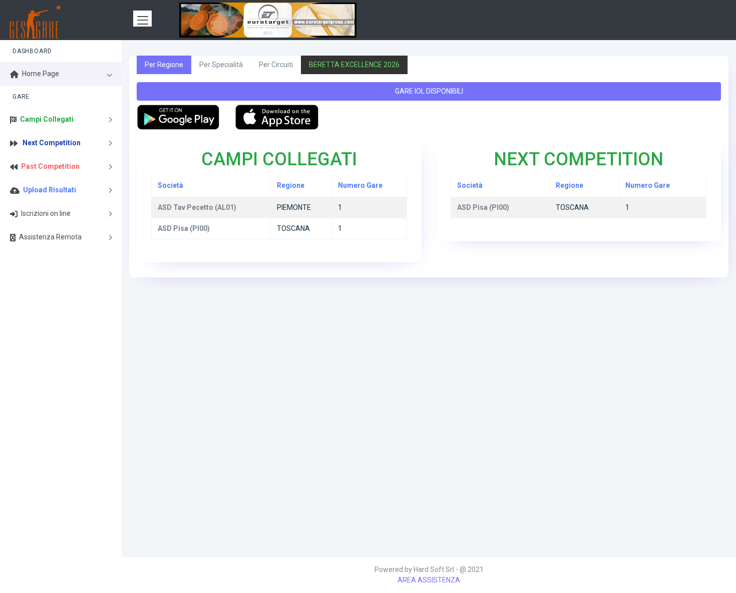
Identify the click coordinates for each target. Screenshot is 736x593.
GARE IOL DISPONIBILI (429, 91)
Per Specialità (221, 65)
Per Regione (164, 65)
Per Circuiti (276, 65)
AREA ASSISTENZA (429, 580)
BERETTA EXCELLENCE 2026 (354, 65)
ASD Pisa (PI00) (483, 207)
